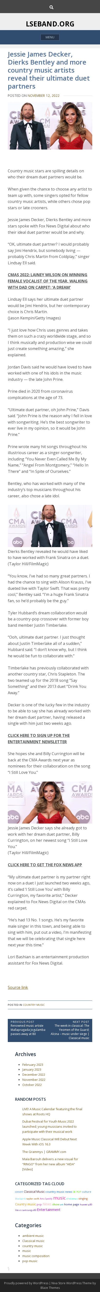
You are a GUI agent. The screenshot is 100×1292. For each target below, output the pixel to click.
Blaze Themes (50, 1288)
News (46, 1204)
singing (83, 1198)
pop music (29, 1261)
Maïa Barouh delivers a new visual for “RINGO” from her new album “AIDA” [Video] (50, 1164)
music (59, 1198)
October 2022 (32, 1085)
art (61, 1204)
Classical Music (34, 1192)
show (55, 1204)
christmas (72, 1198)
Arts (42, 1198)
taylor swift (32, 1198)
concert (19, 1191)
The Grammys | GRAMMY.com (44, 1152)
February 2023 (32, 1064)
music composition (36, 1256)
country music (34, 1005)
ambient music (33, 1236)
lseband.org (50, 23)
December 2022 (33, 1074)
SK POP (77, 1191)
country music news (58, 1191)
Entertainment (48, 1209)
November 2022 (33, 1079)
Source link (18, 987)
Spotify (48, 1198)
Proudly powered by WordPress (26, 1283)
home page (71, 1204)
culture (86, 1191)
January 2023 (31, 1069)
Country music (25, 1204)
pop (39, 1204)
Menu (50, 37)
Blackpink (20, 1198)
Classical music (33, 1241)
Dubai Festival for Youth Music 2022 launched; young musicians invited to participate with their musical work (49, 1126)
